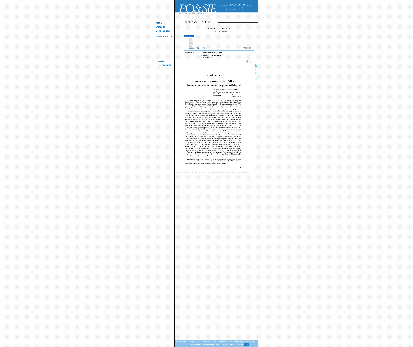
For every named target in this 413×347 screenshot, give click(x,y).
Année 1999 (248, 48)
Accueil (159, 23)
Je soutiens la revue (163, 65)
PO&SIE (200, 48)
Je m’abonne (160, 61)
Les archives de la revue (163, 32)
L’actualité (160, 27)
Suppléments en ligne (164, 36)
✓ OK (246, 344)
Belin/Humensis (205, 14)
